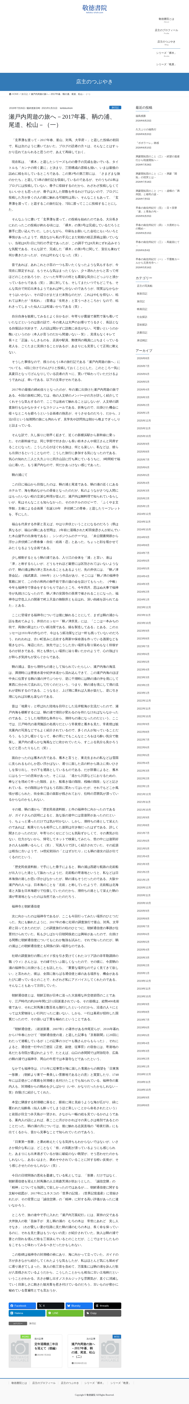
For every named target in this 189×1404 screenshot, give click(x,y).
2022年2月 (143, 778)
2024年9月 (143, 537)
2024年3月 (143, 583)
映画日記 (142, 309)
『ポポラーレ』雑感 (147, 142)
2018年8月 (143, 1105)
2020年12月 (144, 887)
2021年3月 (143, 864)
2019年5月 (143, 1035)
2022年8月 (143, 731)
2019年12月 (144, 980)
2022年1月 (143, 786)
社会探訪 (142, 316)
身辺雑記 (142, 340)
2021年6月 (143, 840)
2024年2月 (143, 591)
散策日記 (142, 293)
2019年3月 (143, 1050)
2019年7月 (143, 1019)
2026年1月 (143, 412)
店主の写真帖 (144, 285)
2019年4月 (143, 1043)
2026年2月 (143, 405)
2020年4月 (143, 949)
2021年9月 (143, 817)
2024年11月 (144, 521)
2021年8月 (143, 825)
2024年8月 (143, 545)
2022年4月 (143, 762)
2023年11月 (144, 615)
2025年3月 (143, 490)
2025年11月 (144, 428)
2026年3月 (143, 397)
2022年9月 (143, 724)
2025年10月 (144, 436)
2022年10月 (144, 716)
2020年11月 (144, 895)
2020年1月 (143, 973)
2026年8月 (143, 358)
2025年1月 (143, 506)
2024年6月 (143, 560)
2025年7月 (143, 459)
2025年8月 (143, 451)
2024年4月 (143, 576)
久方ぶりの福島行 (146, 129)
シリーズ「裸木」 (94, 1382)
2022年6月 (143, 747)
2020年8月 (143, 918)
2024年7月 (143, 552)
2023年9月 (143, 630)
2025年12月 (144, 420)
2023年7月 (143, 646)
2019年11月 (144, 988)
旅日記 (115, 107)
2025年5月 (143, 475)
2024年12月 (144, 513)
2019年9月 (143, 1004)
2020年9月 (143, 910)
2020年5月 (143, 941)
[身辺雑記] (20, 1341)
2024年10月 (144, 529)
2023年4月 (143, 669)
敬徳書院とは (19, 1382)
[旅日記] (110, 1341)
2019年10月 (144, 996)
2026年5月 (143, 381)
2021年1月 (143, 879)
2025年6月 (143, 467)
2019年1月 (143, 1066)
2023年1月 (143, 692)
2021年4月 (143, 856)
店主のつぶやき (70, 1382)
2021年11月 (144, 801)
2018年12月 (144, 1074)
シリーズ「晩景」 (120, 1382)
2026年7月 (143, 366)
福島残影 (141, 115)
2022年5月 (143, 755)
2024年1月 (143, 599)
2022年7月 (143, 739)
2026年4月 (143, 389)
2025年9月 (143, 443)
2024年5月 (143, 568)
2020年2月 (143, 965)
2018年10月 (144, 1089)
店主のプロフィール (44, 1382)
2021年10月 (144, 809)
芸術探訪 (142, 324)
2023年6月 (143, 654)
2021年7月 (143, 832)
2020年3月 (143, 957)
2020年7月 (143, 926)
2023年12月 (144, 607)
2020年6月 (143, 934)
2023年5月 (143, 661)
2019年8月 (143, 1011)
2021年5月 (143, 848)
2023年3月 (143, 677)
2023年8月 (143, 638)
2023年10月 (144, 622)
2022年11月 (144, 708)
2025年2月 (143, 498)
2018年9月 (143, 1097)
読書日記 (142, 332)
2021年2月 (143, 871)
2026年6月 (143, 373)
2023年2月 (143, 685)
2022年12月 (144, 700)
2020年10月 (144, 903)
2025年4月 (143, 482)
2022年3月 (143, 770)
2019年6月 (143, 1027)
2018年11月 (144, 1081)
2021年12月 (144, 794)
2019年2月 (143, 1058)
